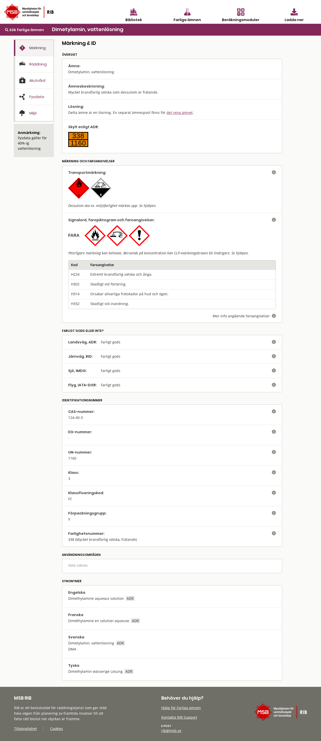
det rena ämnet (180, 112)
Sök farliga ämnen (26, 29)
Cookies (56, 728)
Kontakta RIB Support (179, 717)
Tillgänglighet (25, 728)
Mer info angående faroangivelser (244, 316)
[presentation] (34, 48)
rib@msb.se (171, 730)
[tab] (34, 48)
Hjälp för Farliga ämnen (181, 707)
